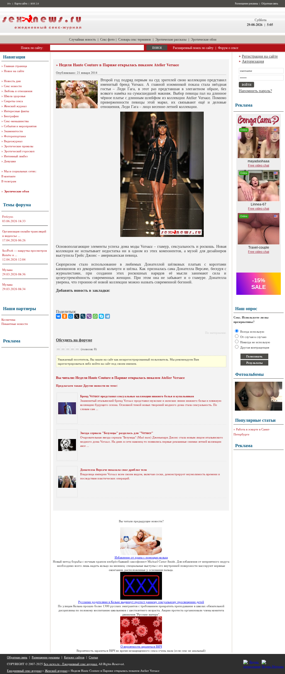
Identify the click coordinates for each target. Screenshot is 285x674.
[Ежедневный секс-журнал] (41, 32)
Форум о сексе (228, 47)
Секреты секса (13, 101)
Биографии (11, 116)
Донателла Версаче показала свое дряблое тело (113, 469)
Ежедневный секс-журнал (24, 670)
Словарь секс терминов (134, 39)
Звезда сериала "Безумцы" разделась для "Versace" (116, 433)
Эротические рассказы (170, 39)
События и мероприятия (20, 126)
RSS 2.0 (35, 3)
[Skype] (101, 316)
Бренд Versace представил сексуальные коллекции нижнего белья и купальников (137, 396)
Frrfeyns (7, 216)
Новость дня (12, 81)
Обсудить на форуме (74, 340)
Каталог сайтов (74, 657)
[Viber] (89, 316)
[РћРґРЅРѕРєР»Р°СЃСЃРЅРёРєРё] (64, 316)
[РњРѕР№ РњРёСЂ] (70, 316)
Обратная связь (269, 3)
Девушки (10, 161)
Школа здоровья (14, 96)
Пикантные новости (14, 324)
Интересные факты (16, 111)
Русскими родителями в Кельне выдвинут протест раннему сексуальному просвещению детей (141, 602)
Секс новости (13, 86)
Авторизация (253, 61)
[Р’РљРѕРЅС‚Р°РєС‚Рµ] (58, 316)
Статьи (93, 657)
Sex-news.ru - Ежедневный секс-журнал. (71, 664)
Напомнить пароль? (255, 90)
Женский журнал (15, 106)
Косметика (8, 319)
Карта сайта (20, 3)
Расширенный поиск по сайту (193, 47)
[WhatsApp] (95, 316)
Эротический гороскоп (19, 151)
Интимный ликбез (16, 156)
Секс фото (107, 39)
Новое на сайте (14, 71)
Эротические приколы (18, 146)
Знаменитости (13, 131)
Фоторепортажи (15, 136)
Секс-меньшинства (16, 121)
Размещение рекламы (246, 3)
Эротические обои (203, 39)
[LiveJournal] (82, 316)
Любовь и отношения (18, 91)
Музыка (7, 270)
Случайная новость (82, 39)
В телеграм (8, 181)
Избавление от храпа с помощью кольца (141, 557)
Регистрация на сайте (260, 56)
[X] (76, 316)
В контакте (8, 176)
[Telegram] (107, 316)
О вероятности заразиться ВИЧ (141, 646)
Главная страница (15, 66)
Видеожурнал (13, 141)
